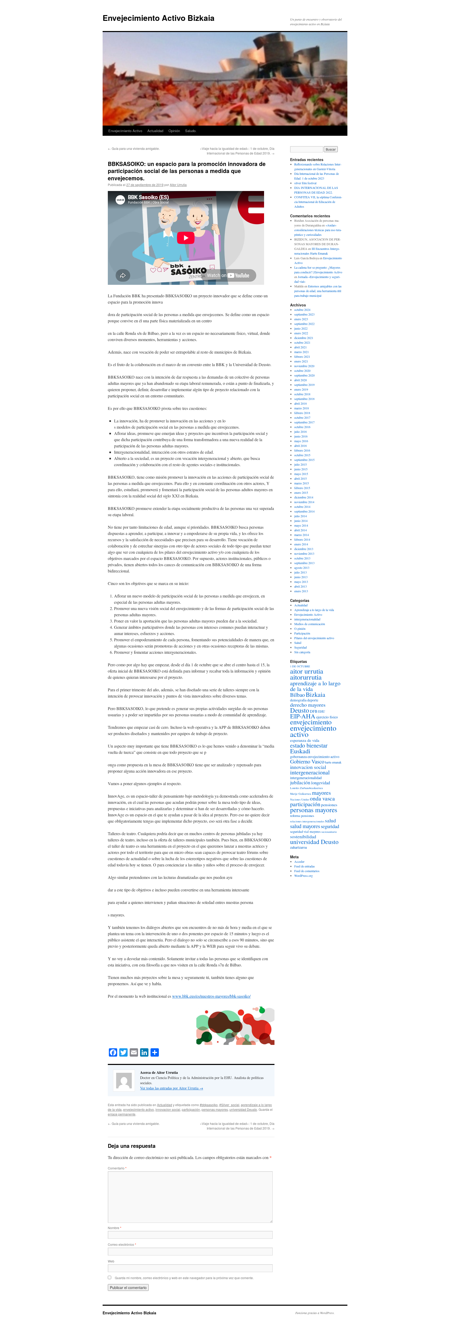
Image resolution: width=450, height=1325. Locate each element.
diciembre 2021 (303, 338)
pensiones (329, 804)
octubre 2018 (302, 394)
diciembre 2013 (303, 549)
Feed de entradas (304, 866)
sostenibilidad (303, 836)
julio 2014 (300, 516)
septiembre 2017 (304, 422)
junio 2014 (301, 521)
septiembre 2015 (304, 460)
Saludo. (191, 130)
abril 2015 (300, 478)
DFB (313, 711)
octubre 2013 (302, 558)
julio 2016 (300, 431)
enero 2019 (301, 389)
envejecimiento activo (138, 1109)
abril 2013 (300, 586)
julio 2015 (300, 464)
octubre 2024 (302, 309)
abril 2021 (300, 347)
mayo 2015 (301, 474)
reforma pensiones (302, 815)
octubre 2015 (302, 455)
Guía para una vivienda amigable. (134, 148)
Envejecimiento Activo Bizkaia (159, 17)
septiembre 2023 (304, 314)
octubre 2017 (302, 417)
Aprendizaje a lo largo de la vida (314, 610)
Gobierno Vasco (307, 761)
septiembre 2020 (304, 375)
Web (111, 1261)
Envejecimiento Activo (125, 130)
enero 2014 (301, 544)
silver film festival (305, 183)
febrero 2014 (302, 539)
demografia (298, 700)
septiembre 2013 (304, 563)
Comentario (117, 1168)
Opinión (174, 130)
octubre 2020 (302, 370)
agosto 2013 (301, 567)
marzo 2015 (301, 483)
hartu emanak (333, 762)
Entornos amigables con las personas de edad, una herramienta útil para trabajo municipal (318, 291)
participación (191, 1109)
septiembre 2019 (304, 385)
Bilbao (297, 694)
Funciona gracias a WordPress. (315, 1313)
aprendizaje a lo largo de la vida (315, 686)
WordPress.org (303, 875)
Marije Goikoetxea (300, 794)
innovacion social (167, 1109)
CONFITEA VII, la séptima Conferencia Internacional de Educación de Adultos (318, 201)
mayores (321, 792)
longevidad (320, 783)
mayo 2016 (301, 441)
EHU (321, 711)
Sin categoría (302, 652)
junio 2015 (301, 469)
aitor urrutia (306, 671)
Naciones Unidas (299, 799)
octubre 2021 (302, 342)
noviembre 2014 (304, 502)
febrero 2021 (302, 356)
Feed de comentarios (307, 871)
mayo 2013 (301, 582)
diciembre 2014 (303, 497)
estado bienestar (309, 745)
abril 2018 (300, 403)
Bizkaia (315, 694)
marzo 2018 (301, 408)
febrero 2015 (302, 488)
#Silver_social (229, 1104)
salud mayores (305, 826)
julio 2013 (300, 572)
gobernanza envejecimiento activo (314, 756)
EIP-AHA (302, 716)
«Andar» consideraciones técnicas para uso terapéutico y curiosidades (318, 230)
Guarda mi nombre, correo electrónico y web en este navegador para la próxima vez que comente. (184, 1277)
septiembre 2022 (304, 324)
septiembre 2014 (304, 511)
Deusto (299, 710)
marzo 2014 (301, 535)
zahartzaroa (298, 847)
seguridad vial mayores (305, 831)
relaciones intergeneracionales (307, 821)
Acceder (299, 861)
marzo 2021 (301, 352)
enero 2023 (301, 319)
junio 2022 (301, 328)
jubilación (300, 782)
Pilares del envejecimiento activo (314, 638)
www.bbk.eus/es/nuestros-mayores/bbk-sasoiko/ (211, 996)
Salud (297, 642)
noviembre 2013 (304, 553)
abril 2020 (300, 380)
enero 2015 (301, 492)
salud (330, 820)
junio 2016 (301, 436)
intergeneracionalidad (307, 619)
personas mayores (215, 1109)
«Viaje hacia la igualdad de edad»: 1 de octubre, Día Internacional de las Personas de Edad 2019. (237, 150)
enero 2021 (301, 361)
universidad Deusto (243, 1109)
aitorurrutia (306, 677)
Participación (302, 633)
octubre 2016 (302, 427)
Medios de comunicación (309, 624)
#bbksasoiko (209, 1104)
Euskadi (300, 751)
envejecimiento (311, 721)
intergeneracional (310, 772)
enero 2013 (301, 591)
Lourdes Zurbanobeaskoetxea (306, 788)
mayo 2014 (301, 525)
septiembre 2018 (304, 399)
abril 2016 (300, 445)
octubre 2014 (302, 506)
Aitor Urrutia (178, 184)
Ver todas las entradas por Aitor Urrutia (171, 1088)
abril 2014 (300, 530)
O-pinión (299, 628)
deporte (312, 700)
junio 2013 (301, 577)
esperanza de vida (304, 740)
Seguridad (300, 647)
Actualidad (155, 130)
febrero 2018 (302, 413)
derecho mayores (308, 704)
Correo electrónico (122, 1244)
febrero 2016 (302, 450)
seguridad (330, 826)
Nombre (114, 1227)
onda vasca (322, 798)
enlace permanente (121, 1114)
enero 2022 (301, 333)
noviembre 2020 (304, 366)
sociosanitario (329, 832)
